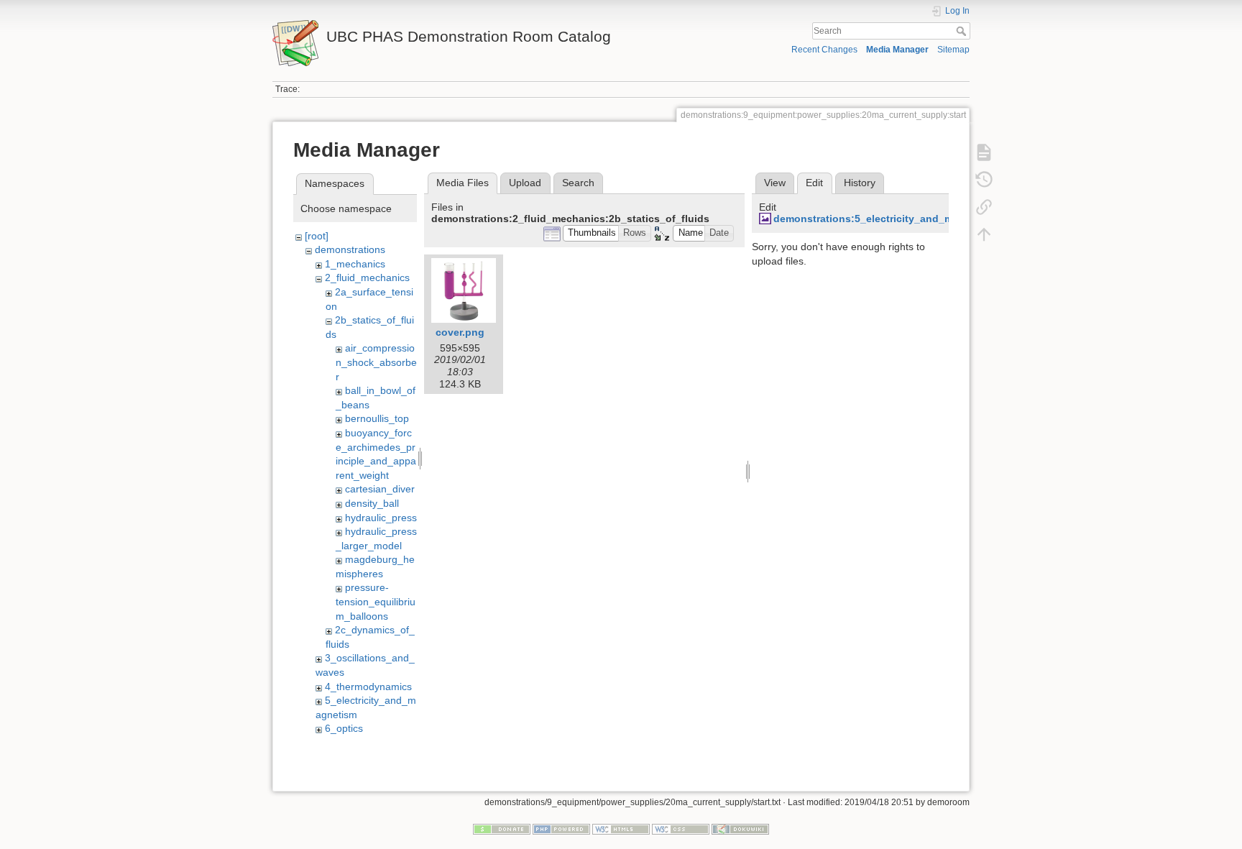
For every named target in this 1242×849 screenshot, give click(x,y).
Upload (525, 182)
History (859, 182)
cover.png (460, 332)
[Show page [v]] (983, 152)
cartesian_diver (380, 489)
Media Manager (897, 50)
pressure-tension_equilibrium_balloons (375, 601)
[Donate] (501, 829)
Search (963, 31)
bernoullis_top (377, 418)
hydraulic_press (381, 517)
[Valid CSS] (680, 829)
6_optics (344, 728)
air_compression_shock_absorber (376, 362)
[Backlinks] (983, 207)
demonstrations (350, 249)
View (775, 182)
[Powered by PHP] (561, 829)
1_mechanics (355, 264)
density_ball (372, 503)
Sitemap (953, 50)
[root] (316, 236)
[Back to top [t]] (983, 234)
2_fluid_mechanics (367, 277)
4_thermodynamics (368, 686)
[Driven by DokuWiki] (740, 829)
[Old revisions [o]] (983, 179)
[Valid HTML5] (621, 829)
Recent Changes (824, 50)
